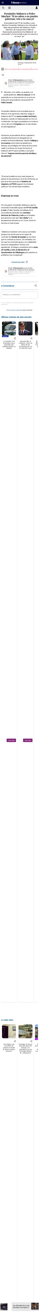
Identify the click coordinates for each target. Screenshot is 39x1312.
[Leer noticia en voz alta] (2, 69)
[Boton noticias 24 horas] (8, 8)
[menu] (2, 2)
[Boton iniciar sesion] (36, 8)
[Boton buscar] (3, 7)
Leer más (11, 740)
